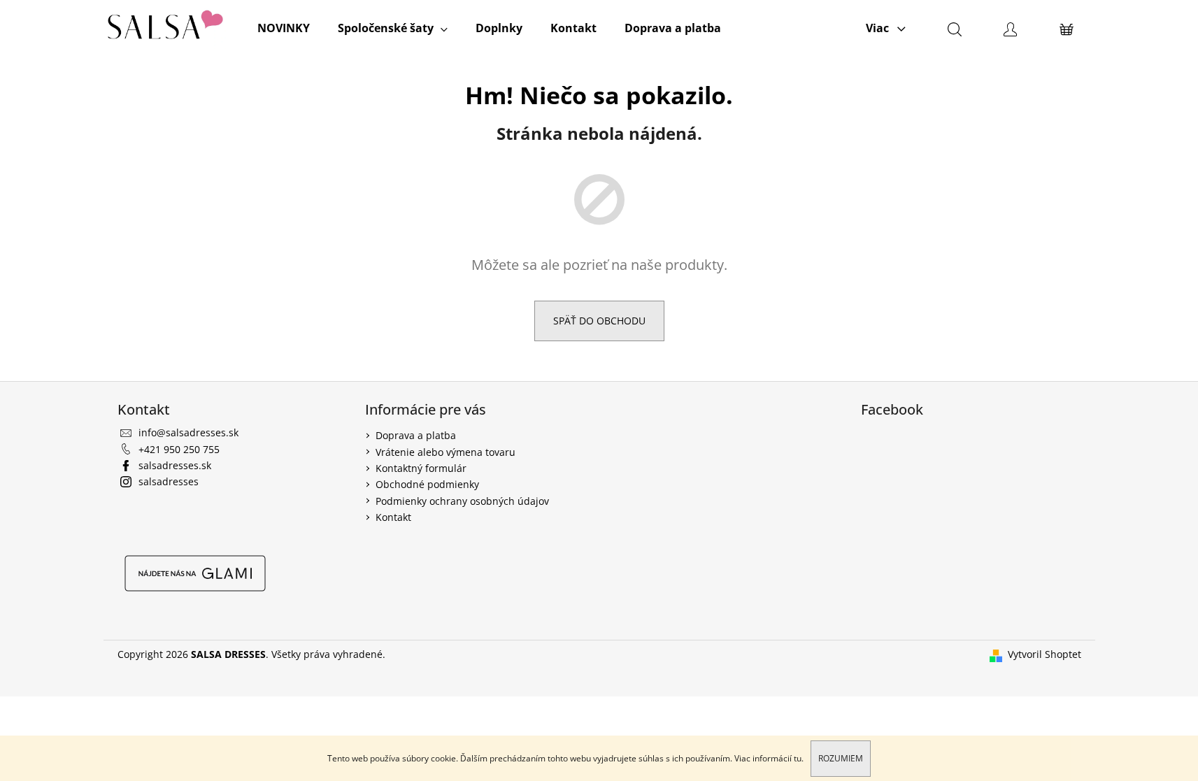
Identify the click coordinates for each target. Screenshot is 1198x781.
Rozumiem (840, 758)
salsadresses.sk (174, 465)
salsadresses (168, 481)
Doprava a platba (416, 435)
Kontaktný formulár (421, 468)
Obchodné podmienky (427, 484)
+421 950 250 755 (179, 449)
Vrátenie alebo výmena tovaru (445, 452)
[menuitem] (283, 28)
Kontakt (393, 517)
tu (797, 758)
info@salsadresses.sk (188, 432)
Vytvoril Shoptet (1044, 654)
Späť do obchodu (599, 320)
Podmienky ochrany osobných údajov (462, 501)
